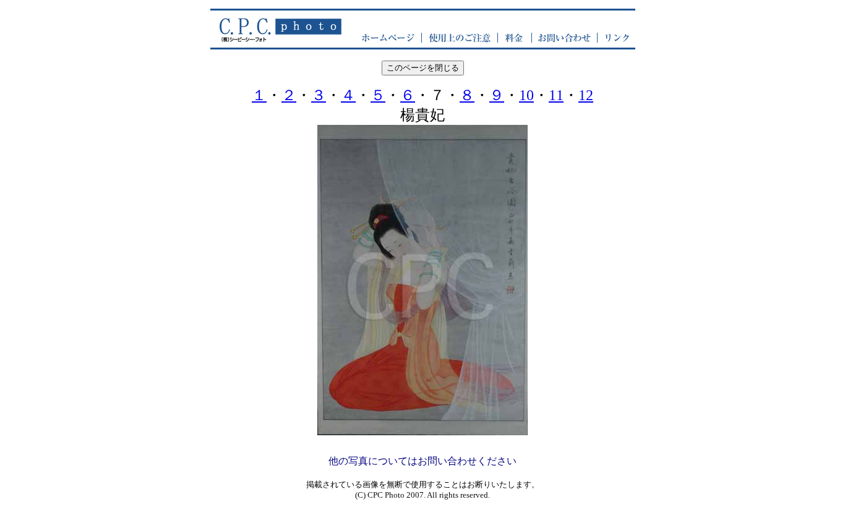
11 (556, 95)
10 (526, 95)
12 (585, 95)
